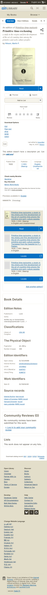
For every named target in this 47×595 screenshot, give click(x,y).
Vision (6, 471)
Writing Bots (8, 506)
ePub (6, 131)
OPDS (34, 456)
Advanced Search (31, 484)
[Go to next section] (44, 21)
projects (10, 585)
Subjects (27, 479)
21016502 (22, 366)
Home (26, 471)
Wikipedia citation (41, 457)
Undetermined (37, 167)
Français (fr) (8, 537)
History (42, 144)
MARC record (23, 399)
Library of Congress (11, 399)
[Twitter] (31, 512)
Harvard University (10, 402)
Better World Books (12, 185)
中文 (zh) (7, 564)
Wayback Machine (29, 585)
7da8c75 (17, 591)
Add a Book (28, 506)
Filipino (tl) (8, 567)
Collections (28, 482)
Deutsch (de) (9, 529)
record (20, 402)
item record (20, 396)
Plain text (8, 129)
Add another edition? (34, 287)
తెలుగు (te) (8, 559)
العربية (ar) (8, 524)
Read (21, 88)
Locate (23, 256)
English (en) (8, 532)
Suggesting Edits (30, 503)
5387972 (22, 369)
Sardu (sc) (8, 556)
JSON (29, 456)
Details (34, 21)
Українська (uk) (10, 562)
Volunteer (7, 474)
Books (26, 474)
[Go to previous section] (3, 21)
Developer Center (10, 498)
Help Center (28, 498)
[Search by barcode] (37, 8)
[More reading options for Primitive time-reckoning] (40, 100)
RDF (25, 456)
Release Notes (29, 508)
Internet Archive (9, 396)
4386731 (22, 372)
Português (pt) (9, 551)
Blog (5, 482)
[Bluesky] (26, 512)
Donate (24, 2)
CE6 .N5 (22, 332)
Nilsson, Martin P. (12, 43)
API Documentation (11, 500)
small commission (17, 190)
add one (9, 154)
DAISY (7, 137)
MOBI (7, 134)
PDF (6, 126)
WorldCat (8, 179)
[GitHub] (36, 512)
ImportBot (41, 142)
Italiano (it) (8, 546)
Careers (7, 479)
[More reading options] (40, 88)
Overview (10, 21)
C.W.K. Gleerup (24, 165)
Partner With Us (10, 476)
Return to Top (29, 487)
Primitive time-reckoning (27, 27)
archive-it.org (24, 587)
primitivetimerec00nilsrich (28, 364)
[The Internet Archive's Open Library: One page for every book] (10, 8)
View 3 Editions (23, 21)
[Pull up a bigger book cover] (23, 84)
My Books (11, 14)
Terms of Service (10, 484)
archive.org (11, 587)
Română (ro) (8, 554)
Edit (5, 144)
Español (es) (9, 535)
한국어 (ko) (8, 548)
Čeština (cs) (8, 527)
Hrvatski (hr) (9, 543)
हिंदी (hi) (7, 540)
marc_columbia (9, 404)
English (37, 164)
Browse (33, 14)
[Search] (32, 8)
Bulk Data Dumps (10, 503)
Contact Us (28, 500)
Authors (27, 476)
